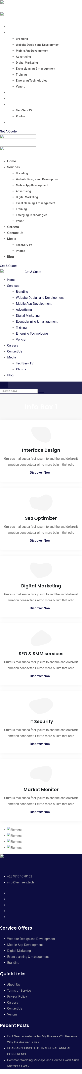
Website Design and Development (37, 44)
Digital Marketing (27, 62)
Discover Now (40, 472)
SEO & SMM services (41, 654)
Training (21, 74)
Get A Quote (8, 131)
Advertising (23, 56)
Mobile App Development (32, 50)
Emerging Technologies (31, 80)
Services (13, 33)
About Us (13, 984)
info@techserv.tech (20, 882)
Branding (22, 38)
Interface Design (41, 450)
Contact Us (15, 98)
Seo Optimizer (41, 518)
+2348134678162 (19, 876)
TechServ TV (24, 110)
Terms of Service (19, 990)
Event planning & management (35, 68)
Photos (20, 116)
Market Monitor (41, 790)
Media (11, 104)
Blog (10, 122)
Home (11, 27)
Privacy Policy (17, 996)
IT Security (41, 722)
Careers (13, 92)
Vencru (20, 86)
